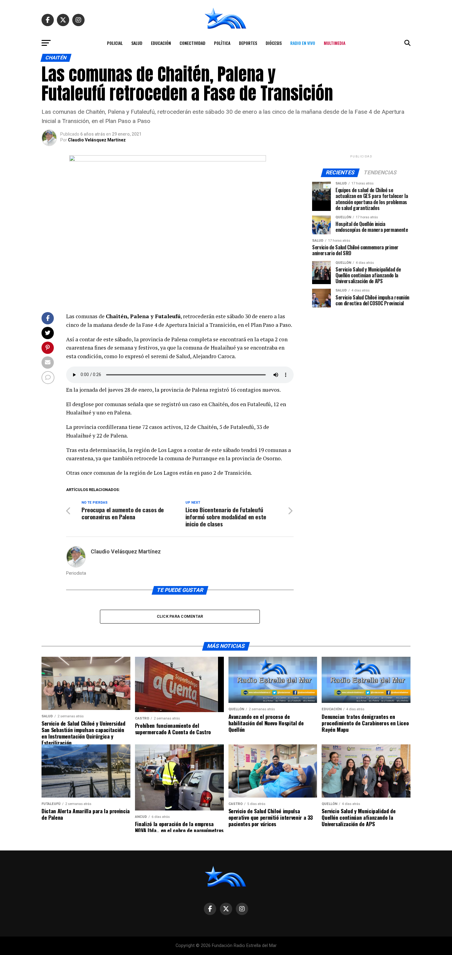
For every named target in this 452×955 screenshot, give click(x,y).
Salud (136, 43)
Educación (161, 43)
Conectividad (192, 43)
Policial (115, 43)
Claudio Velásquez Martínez (97, 139)
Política (222, 43)
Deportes (248, 43)
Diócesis (274, 43)
